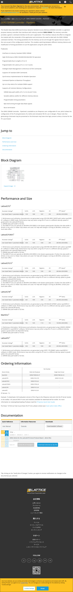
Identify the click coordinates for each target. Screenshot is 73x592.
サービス (36, 544)
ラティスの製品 (5, 19)
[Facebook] (28, 561)
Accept (43, 588)
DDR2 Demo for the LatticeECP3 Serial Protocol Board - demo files (30, 438)
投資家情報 (36, 508)
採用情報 (36, 510)
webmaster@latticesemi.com (10, 12)
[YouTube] (39, 561)
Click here (45, 8)
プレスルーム (36, 505)
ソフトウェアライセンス (36, 542)
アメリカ (36, 522)
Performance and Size (9, 142)
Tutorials (24, 426)
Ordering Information (9, 146)
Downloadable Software (54, 426)
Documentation (7, 149)
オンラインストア (36, 530)
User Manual (6, 426)
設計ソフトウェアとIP (18, 19)
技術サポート (36, 539)
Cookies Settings (29, 588)
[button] (6, 2)
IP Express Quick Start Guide (46, 402)
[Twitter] (23, 561)
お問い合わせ (36, 503)
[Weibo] (49, 561)
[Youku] (44, 561)
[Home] (36, 2)
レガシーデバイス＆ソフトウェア (36, 547)
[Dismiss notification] (65, 7)
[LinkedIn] (33, 561)
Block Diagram (7, 138)
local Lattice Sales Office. (54, 406)
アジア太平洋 (36, 527)
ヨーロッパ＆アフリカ (36, 525)
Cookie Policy (24, 583)
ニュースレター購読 (36, 513)
